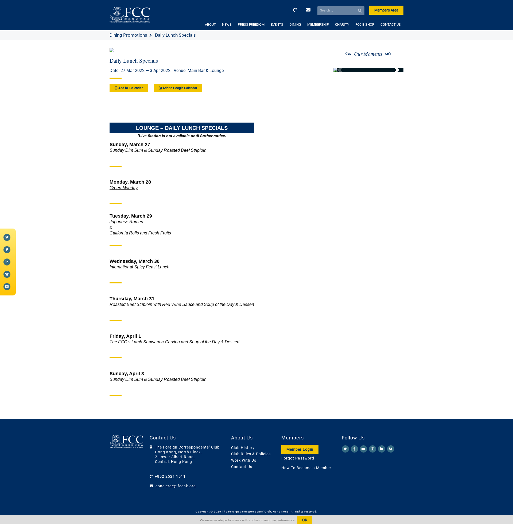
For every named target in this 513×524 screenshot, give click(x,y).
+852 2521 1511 (170, 476)
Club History (243, 448)
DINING (295, 24)
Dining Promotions (128, 35)
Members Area (386, 10)
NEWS (227, 24)
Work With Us (243, 460)
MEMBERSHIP (318, 24)
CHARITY (342, 24)
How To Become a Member (306, 468)
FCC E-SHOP (364, 24)
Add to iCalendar (130, 88)
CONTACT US (390, 24)
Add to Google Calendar (179, 88)
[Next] (393, 70)
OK (304, 520)
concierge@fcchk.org (176, 486)
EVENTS (277, 24)
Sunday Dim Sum (126, 150)
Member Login (299, 449)
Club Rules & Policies (251, 454)
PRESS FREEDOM (251, 24)
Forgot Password (297, 458)
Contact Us (241, 467)
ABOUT (210, 24)
